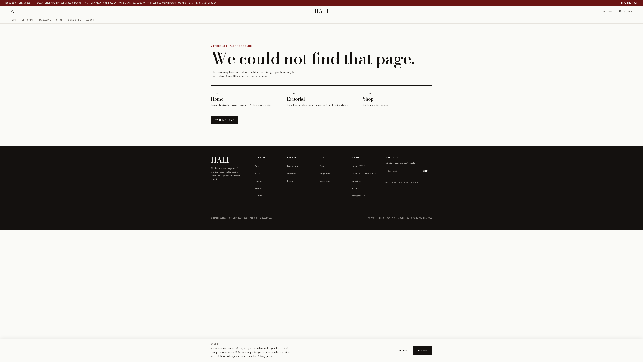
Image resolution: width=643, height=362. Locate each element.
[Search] (12, 11)
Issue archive (292, 166)
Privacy (372, 218)
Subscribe (608, 11)
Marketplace (260, 195)
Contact (356, 188)
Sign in (628, 11)
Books (322, 166)
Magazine (45, 20)
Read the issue (629, 3)
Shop (59, 20)
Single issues (325, 173)
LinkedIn (414, 183)
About (90, 20)
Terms (381, 218)
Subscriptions (325, 180)
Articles (258, 166)
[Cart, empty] (620, 11)
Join (426, 171)
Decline (402, 350)
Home (13, 20)
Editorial (28, 20)
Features (258, 180)
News (257, 173)
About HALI (358, 166)
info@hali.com (358, 195)
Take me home (224, 120)
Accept (423, 350)
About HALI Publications (364, 173)
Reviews (258, 188)
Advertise (356, 180)
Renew (290, 180)
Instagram (391, 183)
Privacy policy (265, 356)
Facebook (403, 183)
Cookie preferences (421, 218)
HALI (321, 11)
